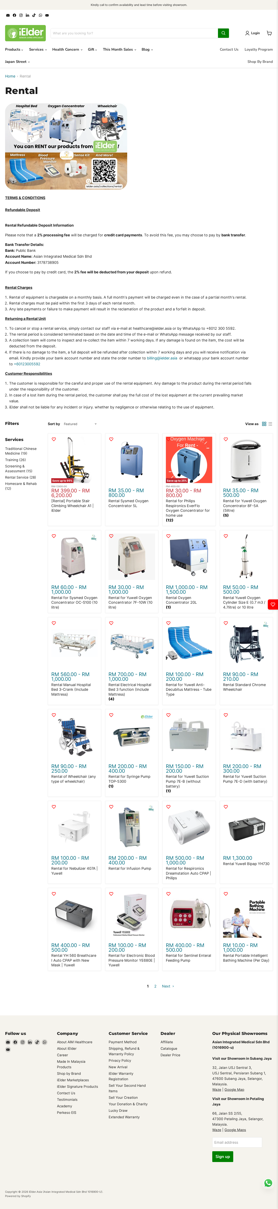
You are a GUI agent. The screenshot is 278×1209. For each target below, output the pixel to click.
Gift (91, 49)
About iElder (67, 1048)
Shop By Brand (260, 61)
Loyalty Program (259, 49)
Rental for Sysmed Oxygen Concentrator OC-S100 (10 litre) (74, 602)
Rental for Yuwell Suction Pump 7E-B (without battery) (187, 781)
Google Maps (235, 1130)
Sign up (223, 1156)
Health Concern (66, 49)
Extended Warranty (124, 1117)
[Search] (223, 33)
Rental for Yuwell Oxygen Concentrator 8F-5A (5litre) (245, 506)
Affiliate (167, 1042)
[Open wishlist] (273, 604)
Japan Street (16, 61)
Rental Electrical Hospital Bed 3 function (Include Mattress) (129, 689)
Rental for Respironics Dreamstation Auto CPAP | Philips (188, 873)
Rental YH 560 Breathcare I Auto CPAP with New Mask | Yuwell (73, 960)
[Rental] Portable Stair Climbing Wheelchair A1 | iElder (72, 506)
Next (166, 986)
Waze (216, 1090)
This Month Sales (118, 49)
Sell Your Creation (123, 1098)
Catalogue (169, 1048)
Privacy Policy (120, 1060)
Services (37, 49)
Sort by (54, 424)
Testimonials (67, 1100)
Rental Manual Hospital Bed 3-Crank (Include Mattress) (71, 689)
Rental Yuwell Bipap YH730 (246, 864)
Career (62, 1055)
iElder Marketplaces (73, 1080)
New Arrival (118, 1067)
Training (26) (15, 460)
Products (13, 49)
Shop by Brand (69, 1074)
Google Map (234, 1090)
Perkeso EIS (66, 1113)
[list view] (270, 424)
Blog (146, 49)
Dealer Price (170, 1055)
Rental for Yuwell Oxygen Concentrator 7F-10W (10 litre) (130, 602)
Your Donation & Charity (128, 1104)
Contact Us (229, 49)
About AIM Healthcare (74, 1042)
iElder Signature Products (77, 1087)
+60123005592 (27, 364)
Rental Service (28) (20, 477)
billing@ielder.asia (162, 358)
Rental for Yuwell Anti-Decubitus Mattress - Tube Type (188, 689)
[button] (169, 520)
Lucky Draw (118, 1111)
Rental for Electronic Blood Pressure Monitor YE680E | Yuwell (131, 960)
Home (10, 76)
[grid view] (264, 424)
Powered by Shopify (18, 1196)
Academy (64, 1106)
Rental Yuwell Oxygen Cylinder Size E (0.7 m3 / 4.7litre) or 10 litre (244, 602)
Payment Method (123, 1042)
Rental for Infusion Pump (129, 868)
